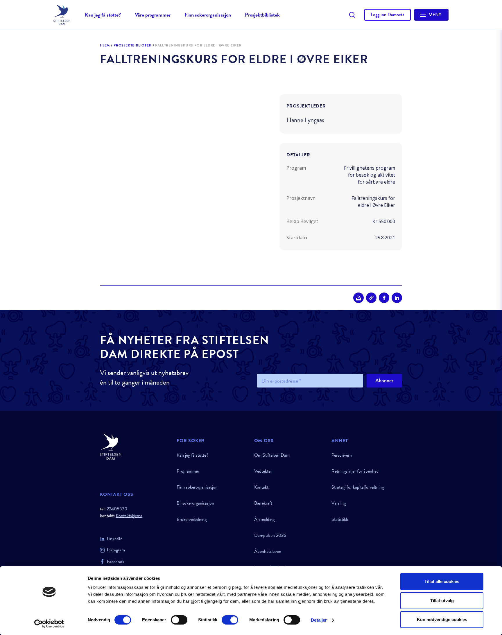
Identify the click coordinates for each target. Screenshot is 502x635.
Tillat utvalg (442, 600)
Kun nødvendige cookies (442, 619)
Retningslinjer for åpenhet (354, 471)
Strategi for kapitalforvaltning (357, 487)
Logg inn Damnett (387, 14)
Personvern (341, 455)
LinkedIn (115, 538)
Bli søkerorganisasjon (195, 503)
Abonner (384, 380)
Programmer (188, 471)
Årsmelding (264, 519)
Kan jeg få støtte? (103, 15)
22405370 (117, 508)
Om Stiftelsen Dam (272, 455)
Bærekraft (263, 503)
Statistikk (339, 519)
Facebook (115, 561)
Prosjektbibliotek (262, 15)
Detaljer (319, 620)
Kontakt (261, 487)
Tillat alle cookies (441, 581)
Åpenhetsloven (267, 551)
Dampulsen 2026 (270, 535)
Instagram (116, 549)
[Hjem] (135, 447)
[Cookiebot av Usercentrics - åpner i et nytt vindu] (49, 623)
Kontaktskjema (129, 515)
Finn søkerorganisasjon (207, 15)
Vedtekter (263, 471)
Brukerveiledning (192, 519)
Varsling (338, 503)
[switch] (179, 620)
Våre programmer (153, 15)
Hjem (105, 46)
